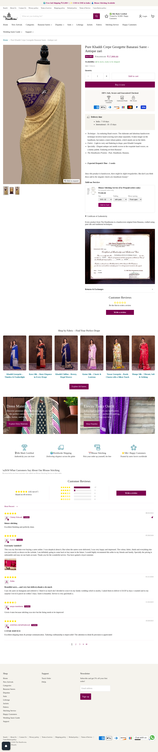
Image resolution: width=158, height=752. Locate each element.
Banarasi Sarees (44, 25)
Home (5, 25)
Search (5, 8)
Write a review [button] (120, 312)
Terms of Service (84, 8)
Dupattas (59, 25)
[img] (10, 513)
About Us (13, 8)
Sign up (85, 696)
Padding (115, 196)
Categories (30, 25)
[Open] (6, 746)
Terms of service (46, 8)
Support (28, 32)
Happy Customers (129, 25)
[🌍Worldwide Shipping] (61, 451)
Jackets (89, 25)
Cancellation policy (99, 8)
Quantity (88, 70)
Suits (69, 25)
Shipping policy (59, 8)
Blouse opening (132, 196)
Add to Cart (104, 205)
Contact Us (22, 8)
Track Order (46, 678)
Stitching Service (112, 25)
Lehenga (79, 25)
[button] (143, 16)
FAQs (44, 682)
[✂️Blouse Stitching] (97, 451)
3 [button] (79, 644)
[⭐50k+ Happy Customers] (133, 451)
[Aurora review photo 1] (10, 564)
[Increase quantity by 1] (106, 76)
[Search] (96, 16)
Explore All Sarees (79, 386)
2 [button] (75, 644)
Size (99, 196)
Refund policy (72, 8)
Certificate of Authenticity (97, 216)
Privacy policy (33, 8)
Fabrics (99, 25)
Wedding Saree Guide (12, 32)
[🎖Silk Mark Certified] (24, 451)
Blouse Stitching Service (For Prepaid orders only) (119, 188)
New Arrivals (17, 25)
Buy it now (120, 84)
